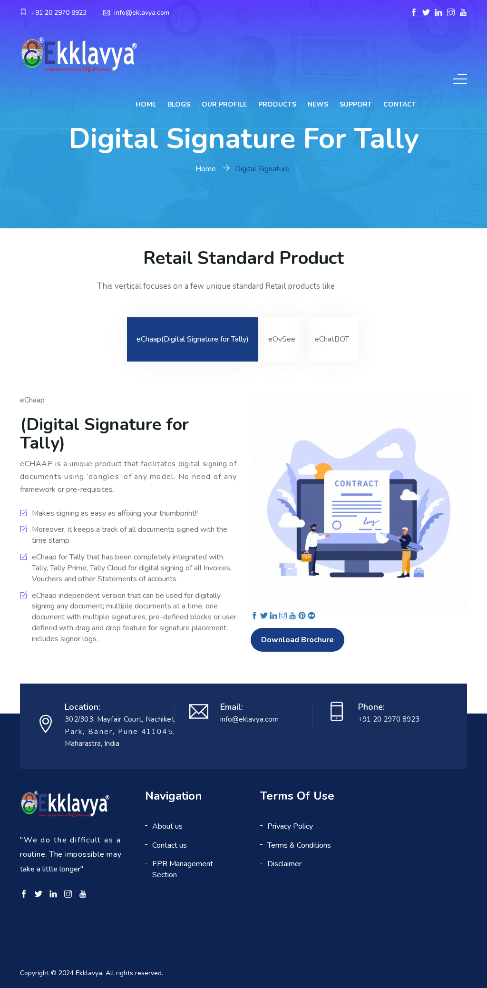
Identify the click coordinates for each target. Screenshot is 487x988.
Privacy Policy (290, 826)
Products (277, 104)
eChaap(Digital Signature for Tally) (192, 339)
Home (146, 104)
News (318, 104)
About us (167, 826)
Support (356, 104)
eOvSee (281, 339)
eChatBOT (332, 339)
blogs (178, 104)
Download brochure (297, 640)
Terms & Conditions (299, 845)
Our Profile (224, 104)
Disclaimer (284, 864)
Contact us (169, 845)
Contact (399, 104)
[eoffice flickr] (311, 616)
